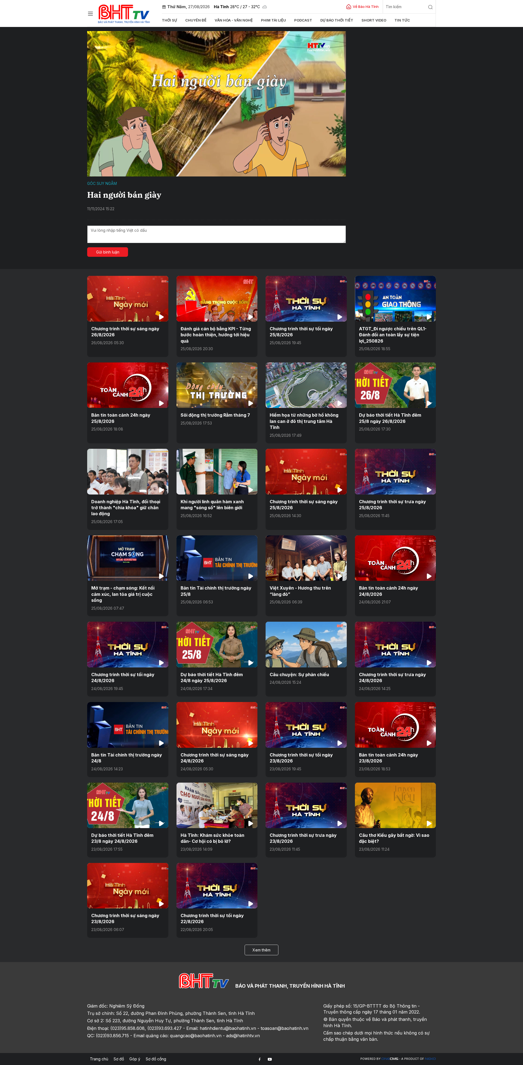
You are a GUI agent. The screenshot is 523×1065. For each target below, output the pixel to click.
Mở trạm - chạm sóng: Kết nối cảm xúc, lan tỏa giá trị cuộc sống (122, 594)
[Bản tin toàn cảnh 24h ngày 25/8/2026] (127, 385)
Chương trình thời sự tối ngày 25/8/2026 (301, 331)
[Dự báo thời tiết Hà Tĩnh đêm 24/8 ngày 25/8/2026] (217, 644)
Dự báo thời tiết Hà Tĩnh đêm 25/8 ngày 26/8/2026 (390, 418)
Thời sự (169, 20)
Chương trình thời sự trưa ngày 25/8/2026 (392, 504)
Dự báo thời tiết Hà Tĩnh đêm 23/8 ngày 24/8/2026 (122, 838)
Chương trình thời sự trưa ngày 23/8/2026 (303, 838)
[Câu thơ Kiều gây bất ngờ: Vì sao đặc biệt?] (395, 805)
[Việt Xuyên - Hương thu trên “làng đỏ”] (306, 558)
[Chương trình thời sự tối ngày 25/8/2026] (306, 298)
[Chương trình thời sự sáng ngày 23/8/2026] (127, 885)
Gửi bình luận (107, 252)
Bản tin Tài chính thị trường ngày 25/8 (216, 591)
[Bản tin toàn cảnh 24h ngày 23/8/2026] (395, 724)
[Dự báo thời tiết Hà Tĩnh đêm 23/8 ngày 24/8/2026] (127, 805)
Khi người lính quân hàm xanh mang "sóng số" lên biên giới (212, 504)
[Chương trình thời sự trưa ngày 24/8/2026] (395, 644)
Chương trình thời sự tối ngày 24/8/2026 (122, 677)
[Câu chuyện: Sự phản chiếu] (306, 644)
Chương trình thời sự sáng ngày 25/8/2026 (304, 504)
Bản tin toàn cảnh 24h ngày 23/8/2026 (388, 758)
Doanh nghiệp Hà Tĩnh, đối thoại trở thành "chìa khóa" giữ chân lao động (125, 508)
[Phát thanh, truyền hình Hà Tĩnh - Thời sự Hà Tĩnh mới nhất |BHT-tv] (124, 13)
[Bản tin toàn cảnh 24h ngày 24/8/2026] (395, 558)
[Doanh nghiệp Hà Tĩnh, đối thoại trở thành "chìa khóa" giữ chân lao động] (127, 471)
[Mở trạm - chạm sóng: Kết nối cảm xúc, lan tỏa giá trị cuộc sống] (127, 558)
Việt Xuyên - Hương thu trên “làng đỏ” (300, 591)
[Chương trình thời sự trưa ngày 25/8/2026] (395, 471)
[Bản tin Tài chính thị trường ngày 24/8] (127, 724)
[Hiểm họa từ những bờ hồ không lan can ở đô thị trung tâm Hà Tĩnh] (306, 385)
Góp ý (134, 1059)
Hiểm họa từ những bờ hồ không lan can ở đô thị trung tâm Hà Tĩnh (304, 421)
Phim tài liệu (273, 20)
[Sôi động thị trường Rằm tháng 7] (217, 385)
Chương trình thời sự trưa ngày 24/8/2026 (392, 677)
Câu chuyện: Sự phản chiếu (299, 674)
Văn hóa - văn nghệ (234, 20)
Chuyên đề (195, 20)
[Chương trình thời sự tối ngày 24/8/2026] (127, 644)
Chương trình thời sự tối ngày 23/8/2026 (301, 758)
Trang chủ (99, 1059)
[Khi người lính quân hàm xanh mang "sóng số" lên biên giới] (217, 471)
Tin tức (402, 20)
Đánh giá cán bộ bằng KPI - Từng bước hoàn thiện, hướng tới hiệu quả (216, 335)
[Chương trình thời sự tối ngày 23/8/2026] (306, 724)
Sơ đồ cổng (156, 1059)
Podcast (303, 20)
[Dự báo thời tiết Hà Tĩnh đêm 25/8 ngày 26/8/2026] (395, 385)
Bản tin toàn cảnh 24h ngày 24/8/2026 (388, 591)
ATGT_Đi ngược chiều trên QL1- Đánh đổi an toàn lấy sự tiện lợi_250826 (393, 335)
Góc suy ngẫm (102, 183)
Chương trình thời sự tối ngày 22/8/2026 (212, 918)
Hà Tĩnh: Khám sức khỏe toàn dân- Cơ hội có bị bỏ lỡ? (212, 838)
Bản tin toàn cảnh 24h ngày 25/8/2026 (120, 418)
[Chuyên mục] (90, 13)
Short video (373, 20)
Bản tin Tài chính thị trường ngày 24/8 (126, 758)
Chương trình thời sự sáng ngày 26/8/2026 (125, 331)
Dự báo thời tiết (336, 20)
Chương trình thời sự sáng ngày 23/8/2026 (125, 918)
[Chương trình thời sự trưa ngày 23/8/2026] (306, 805)
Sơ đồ (119, 1059)
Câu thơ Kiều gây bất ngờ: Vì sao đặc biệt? (394, 838)
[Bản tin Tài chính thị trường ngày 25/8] (217, 558)
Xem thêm (261, 950)
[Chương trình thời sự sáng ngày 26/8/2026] (127, 298)
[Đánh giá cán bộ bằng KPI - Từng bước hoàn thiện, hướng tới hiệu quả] (217, 298)
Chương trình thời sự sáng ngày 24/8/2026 (215, 758)
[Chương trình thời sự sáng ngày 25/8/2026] (306, 471)
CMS (389, 1059)
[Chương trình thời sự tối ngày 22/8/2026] (217, 885)
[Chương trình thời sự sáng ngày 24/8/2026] (217, 724)
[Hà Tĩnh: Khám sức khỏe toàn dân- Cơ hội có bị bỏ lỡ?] (217, 805)
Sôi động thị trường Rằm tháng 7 (215, 415)
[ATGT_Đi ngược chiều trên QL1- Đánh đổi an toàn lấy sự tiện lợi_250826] (395, 298)
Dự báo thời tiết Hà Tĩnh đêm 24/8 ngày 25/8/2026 (212, 677)
